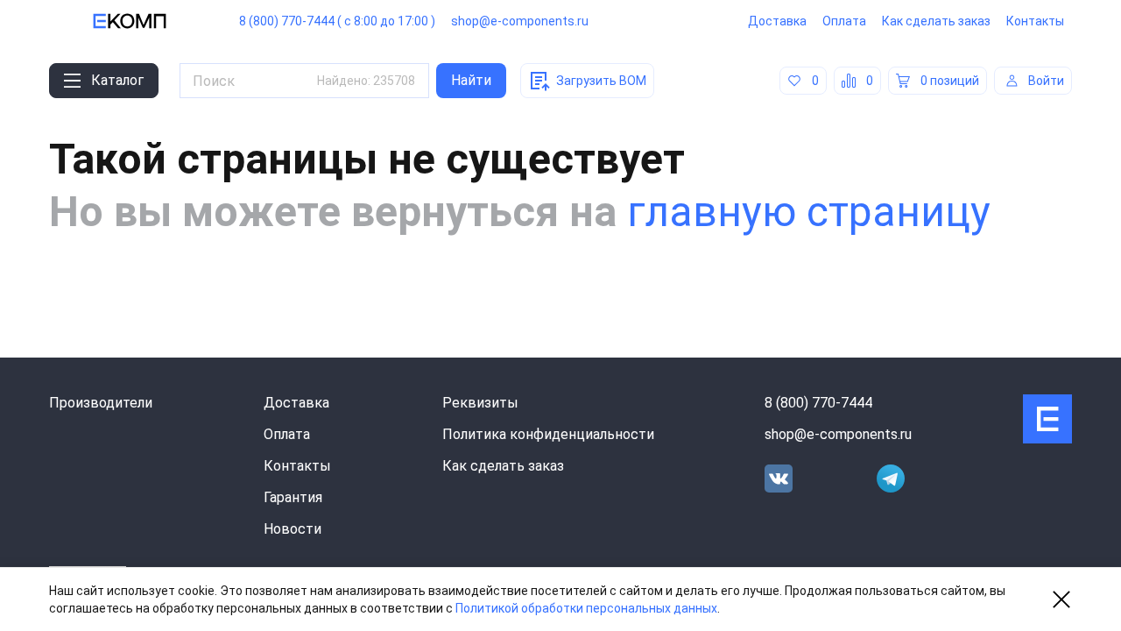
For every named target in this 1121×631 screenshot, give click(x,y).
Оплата (844, 21)
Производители (100, 402)
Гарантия (293, 497)
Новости (292, 529)
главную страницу (809, 212)
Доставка (777, 21)
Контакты (1035, 21)
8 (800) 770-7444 (818, 402)
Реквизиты (480, 402)
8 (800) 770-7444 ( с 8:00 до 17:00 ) (337, 21)
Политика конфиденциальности (548, 434)
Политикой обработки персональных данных (586, 608)
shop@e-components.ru (520, 21)
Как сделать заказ (936, 21)
